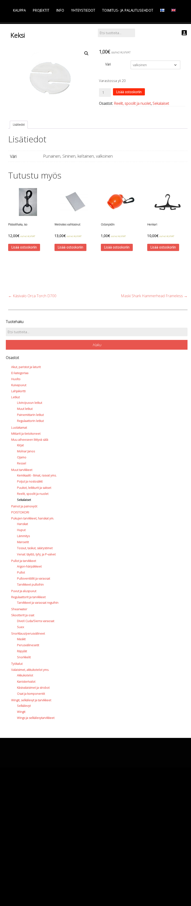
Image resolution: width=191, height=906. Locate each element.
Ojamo (21, 457)
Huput (21, 530)
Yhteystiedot (83, 10)
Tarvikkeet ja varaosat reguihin (37, 602)
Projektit (41, 10)
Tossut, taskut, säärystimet (35, 548)
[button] (86, 53)
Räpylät (22, 651)
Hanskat (22, 524)
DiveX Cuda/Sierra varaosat (35, 621)
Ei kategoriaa (19, 373)
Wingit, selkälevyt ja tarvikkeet (31, 700)
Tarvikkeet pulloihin (30, 584)
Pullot (21, 572)
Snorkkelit (24, 657)
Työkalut (17, 664)
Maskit (21, 639)
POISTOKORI (20, 512)
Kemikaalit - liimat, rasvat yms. (37, 475)
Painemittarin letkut (30, 415)
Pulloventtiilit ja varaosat (33, 578)
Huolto (15, 379)
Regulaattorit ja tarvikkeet (28, 597)
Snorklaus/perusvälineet (28, 633)
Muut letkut (25, 409)
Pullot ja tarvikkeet (23, 561)
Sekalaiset (161, 103)
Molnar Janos (26, 451)
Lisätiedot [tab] (19, 125)
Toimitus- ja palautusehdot (127, 10)
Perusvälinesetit (28, 645)
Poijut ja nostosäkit (30, 481)
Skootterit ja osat (22, 615)
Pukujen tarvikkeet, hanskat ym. (32, 518)
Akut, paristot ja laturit (26, 367)
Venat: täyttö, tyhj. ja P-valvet (36, 554)
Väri (108, 64)
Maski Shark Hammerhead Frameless (154, 295)
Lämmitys (23, 536)
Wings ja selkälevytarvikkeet (36, 718)
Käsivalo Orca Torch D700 (32, 295)
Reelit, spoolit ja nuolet (132, 103)
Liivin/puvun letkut (29, 403)
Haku (96, 344)
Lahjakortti (18, 391)
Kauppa (19, 10)
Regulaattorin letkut (30, 421)
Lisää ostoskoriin (129, 92)
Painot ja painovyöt (24, 506)
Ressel (21, 463)
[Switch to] (162, 10)
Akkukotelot (25, 675)
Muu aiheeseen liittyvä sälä (29, 439)
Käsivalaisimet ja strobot (33, 687)
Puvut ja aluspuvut (23, 591)
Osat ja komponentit (31, 693)
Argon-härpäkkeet (29, 566)
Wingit (21, 712)
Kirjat (20, 445)
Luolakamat (19, 427)
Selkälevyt (24, 706)
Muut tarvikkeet (21, 470)
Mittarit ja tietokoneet (26, 433)
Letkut (15, 397)
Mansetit (23, 542)
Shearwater (19, 609)
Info (60, 10)
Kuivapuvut (18, 385)
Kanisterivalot (26, 681)
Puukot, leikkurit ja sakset (34, 488)
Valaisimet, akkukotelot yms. (30, 670)
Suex (20, 627)
